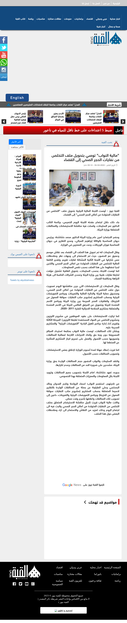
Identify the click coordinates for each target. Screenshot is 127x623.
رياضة (31, 18)
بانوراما (97, 574)
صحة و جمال (114, 26)
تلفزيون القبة (75, 580)
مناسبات (41, 18)
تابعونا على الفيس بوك (22, 254)
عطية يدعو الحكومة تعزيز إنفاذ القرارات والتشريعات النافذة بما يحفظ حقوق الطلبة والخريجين (25, 181)
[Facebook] (14, 584)
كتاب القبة (20, 18)
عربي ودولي (101, 18)
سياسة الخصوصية (57, 582)
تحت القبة (106, 142)
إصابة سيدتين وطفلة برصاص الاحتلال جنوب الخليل (75, 130)
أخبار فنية (101, 26)
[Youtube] (26, 584)
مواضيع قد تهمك (103, 501)
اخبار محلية (115, 18)
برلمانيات (78, 18)
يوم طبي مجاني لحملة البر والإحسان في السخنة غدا (87, 117)
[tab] (16, 141)
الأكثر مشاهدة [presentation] (17, 147)
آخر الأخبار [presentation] (16, 142)
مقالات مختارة (54, 18)
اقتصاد (89, 18)
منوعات (68, 18)
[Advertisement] (64, 69)
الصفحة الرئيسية (112, 567)
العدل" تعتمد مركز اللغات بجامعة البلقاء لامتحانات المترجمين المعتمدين (59, 104)
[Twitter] (20, 584)
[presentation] (4, 121)
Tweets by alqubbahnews (22, 280)
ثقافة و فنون (95, 580)
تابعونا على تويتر (26, 271)
